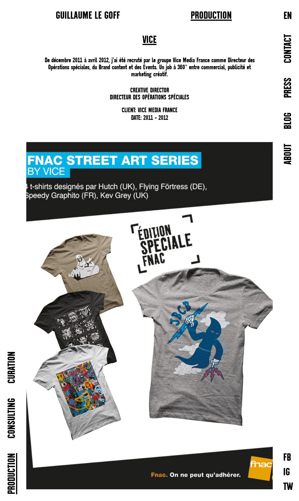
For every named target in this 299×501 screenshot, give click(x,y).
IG (286, 472)
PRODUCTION (211, 16)
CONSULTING (12, 418)
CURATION (12, 367)
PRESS (288, 88)
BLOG (288, 121)
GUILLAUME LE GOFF (88, 15)
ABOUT (288, 154)
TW (288, 487)
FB (287, 457)
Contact (288, 48)
